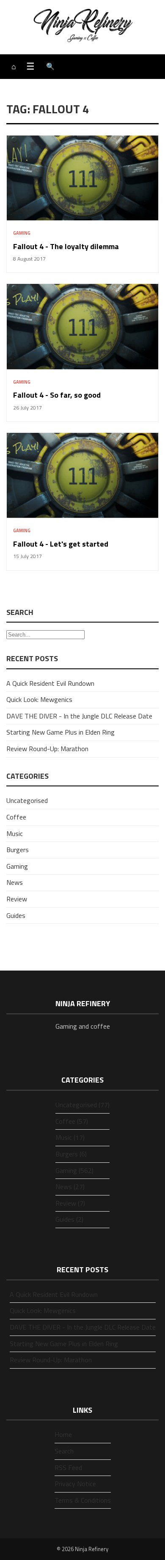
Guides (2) (69, 1219)
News (14, 882)
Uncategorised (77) (82, 1105)
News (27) (70, 1186)
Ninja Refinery (91, 1549)
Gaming (21, 233)
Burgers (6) (71, 1154)
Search (64, 1451)
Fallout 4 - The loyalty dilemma (66, 246)
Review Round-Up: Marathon (47, 749)
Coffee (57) (71, 1121)
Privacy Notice (75, 1484)
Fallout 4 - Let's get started (60, 544)
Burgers (17, 850)
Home (63, 1434)
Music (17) (70, 1137)
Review (16, 899)
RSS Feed (68, 1467)
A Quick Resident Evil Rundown (50, 683)
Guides (15, 915)
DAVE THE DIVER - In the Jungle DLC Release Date (79, 716)
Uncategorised (27, 800)
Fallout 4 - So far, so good (57, 395)
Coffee (16, 817)
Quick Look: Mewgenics (39, 699)
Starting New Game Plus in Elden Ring (60, 732)
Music (14, 833)
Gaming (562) (74, 1170)
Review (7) (70, 1203)
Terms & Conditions (83, 1500)
